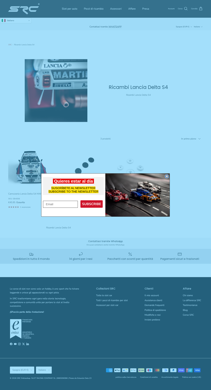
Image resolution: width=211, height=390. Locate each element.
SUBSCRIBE (91, 204)
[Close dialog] (166, 176)
